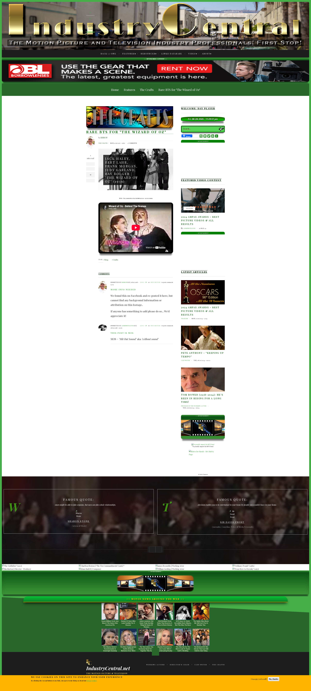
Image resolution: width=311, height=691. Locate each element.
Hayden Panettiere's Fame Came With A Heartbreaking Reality (164, 649)
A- (90, 12)
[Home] (89, 662)
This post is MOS (122, 333)
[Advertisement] (203, 160)
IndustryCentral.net (108, 668)
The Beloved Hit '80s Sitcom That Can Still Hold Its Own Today (201, 649)
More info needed (123, 289)
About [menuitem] (204, 54)
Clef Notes (185, 360)
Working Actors (155, 665)
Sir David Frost (79, 522)
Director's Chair (179, 665)
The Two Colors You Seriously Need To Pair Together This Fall (146, 649)
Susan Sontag (232, 520)
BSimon (104, 137)
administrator (127, 326)
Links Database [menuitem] (171, 53)
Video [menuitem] (190, 54)
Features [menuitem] (127, 54)
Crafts (115, 260)
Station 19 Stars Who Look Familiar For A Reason (128, 623)
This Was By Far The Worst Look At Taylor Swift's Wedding (183, 649)
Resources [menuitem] (146, 54)
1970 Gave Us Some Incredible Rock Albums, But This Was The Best (182, 623)
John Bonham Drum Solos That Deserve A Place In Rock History (164, 623)
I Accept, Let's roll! (259, 679)
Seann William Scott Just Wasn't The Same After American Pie (110, 623)
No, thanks (273, 679)
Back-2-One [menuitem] (108, 53)
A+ (90, 18)
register (156, 282)
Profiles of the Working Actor (193, 406)
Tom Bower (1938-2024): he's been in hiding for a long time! (202, 398)
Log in (143, 282)
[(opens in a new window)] (155, 70)
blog (106, 260)
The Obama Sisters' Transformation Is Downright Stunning (110, 649)
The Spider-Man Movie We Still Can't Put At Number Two (201, 623)
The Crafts (102, 143)
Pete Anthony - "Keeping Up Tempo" (202, 354)
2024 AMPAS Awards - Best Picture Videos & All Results (200, 220)
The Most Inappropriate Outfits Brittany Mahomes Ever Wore (128, 649)
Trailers (189, 208)
